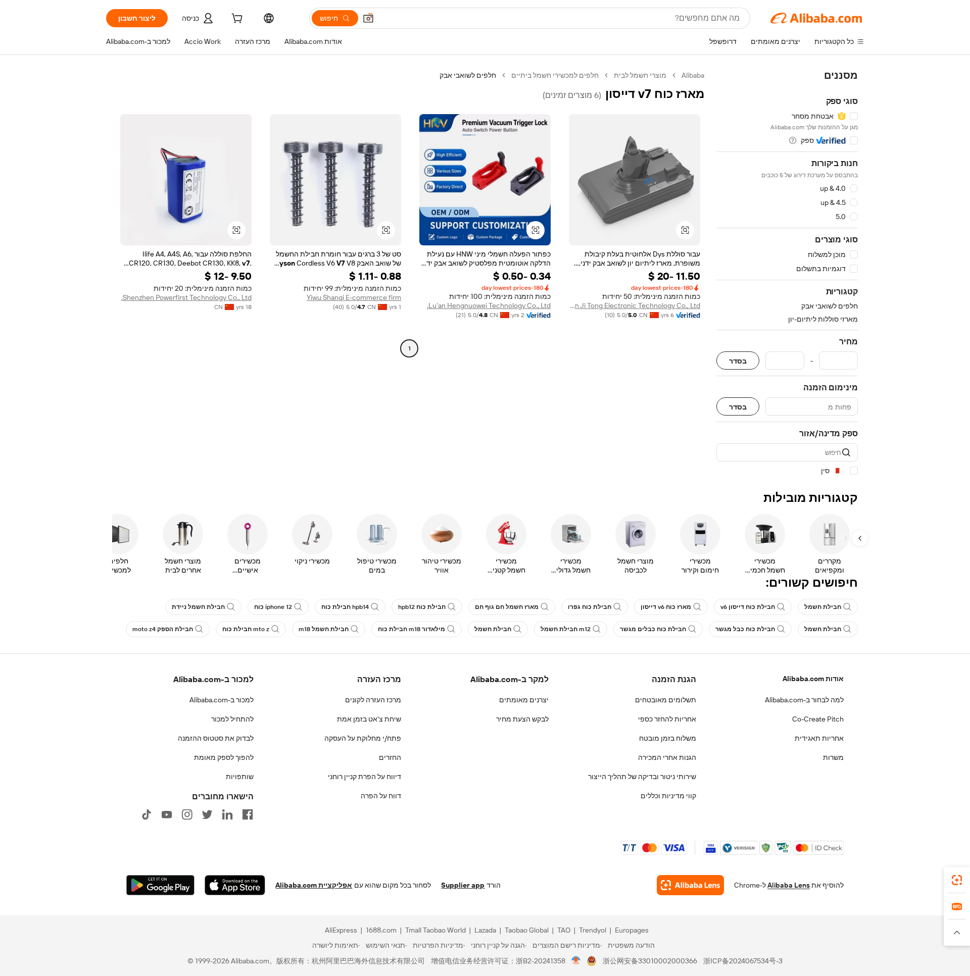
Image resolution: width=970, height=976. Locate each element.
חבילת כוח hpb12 (422, 606)
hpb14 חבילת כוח (345, 606)
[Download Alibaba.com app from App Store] (235, 885)
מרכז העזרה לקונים (373, 700)
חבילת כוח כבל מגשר (745, 629)
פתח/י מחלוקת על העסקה (362, 738)
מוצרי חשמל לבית (640, 75)
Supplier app (462, 885)
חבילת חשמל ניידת (198, 606)
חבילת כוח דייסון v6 (747, 606)
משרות (833, 757)
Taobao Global (527, 930)
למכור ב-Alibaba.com (221, 700)
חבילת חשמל (822, 606)
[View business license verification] (576, 961)
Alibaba (693, 75)
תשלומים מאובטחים (665, 700)
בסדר (738, 360)
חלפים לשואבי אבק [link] (468, 75)
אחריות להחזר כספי (667, 719)
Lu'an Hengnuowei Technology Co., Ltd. (489, 305)
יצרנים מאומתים (524, 700)
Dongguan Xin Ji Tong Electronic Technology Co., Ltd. (634, 305)
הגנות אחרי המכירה (667, 757)
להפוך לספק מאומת (224, 757)
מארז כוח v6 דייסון (666, 606)
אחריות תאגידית (819, 738)
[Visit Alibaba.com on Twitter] (207, 814)
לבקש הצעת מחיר (522, 719)
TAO (563, 930)
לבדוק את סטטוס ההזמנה (216, 738)
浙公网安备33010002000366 (650, 961)
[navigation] (787, 273)
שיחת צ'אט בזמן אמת (369, 719)
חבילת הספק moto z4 (162, 629)
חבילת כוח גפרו (589, 606)
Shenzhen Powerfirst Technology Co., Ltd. (186, 297)
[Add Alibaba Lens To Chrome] (690, 885)
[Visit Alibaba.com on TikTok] (146, 814)
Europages (632, 930)
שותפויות (240, 777)
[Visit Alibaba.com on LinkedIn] (227, 814)
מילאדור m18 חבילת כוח (411, 629)
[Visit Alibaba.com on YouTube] (167, 814)
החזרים (390, 757)
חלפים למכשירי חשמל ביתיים (555, 75)
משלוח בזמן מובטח (667, 738)
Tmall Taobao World (435, 930)
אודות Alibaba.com (813, 679)
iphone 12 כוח (273, 606)
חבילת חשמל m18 (324, 629)
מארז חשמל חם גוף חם (507, 606)
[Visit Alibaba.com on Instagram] (187, 814)
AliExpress (341, 930)
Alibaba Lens (788, 885)
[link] (957, 880)
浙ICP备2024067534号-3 (743, 961)
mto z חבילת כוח (245, 629)
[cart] (236, 20)
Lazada (485, 930)
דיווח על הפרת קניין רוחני (364, 777)
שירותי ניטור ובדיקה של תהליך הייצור (642, 777)
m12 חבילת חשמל (566, 629)
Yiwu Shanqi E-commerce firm (354, 297)
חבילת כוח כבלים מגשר (653, 629)
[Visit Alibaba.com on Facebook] (247, 814)
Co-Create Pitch (818, 719)
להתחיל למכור (232, 719)
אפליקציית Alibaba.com (313, 885)
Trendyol (592, 930)
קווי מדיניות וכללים (668, 796)
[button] (368, 18)
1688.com (381, 930)
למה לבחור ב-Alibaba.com (804, 700)
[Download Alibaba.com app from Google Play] (160, 885)
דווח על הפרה (381, 796)
